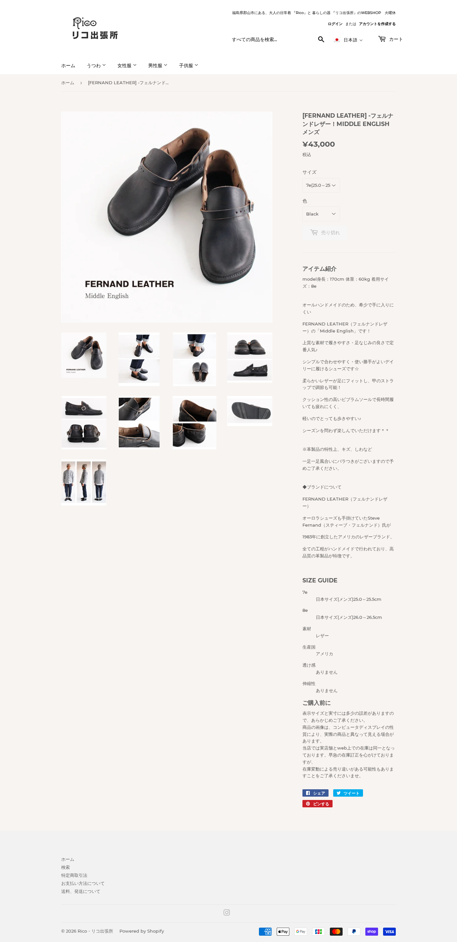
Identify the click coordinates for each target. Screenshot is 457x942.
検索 (65, 867)
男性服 (156, 65)
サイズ (309, 172)
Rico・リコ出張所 (95, 931)
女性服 (125, 65)
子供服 (186, 65)
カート (395, 39)
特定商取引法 (74, 875)
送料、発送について (80, 891)
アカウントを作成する (377, 23)
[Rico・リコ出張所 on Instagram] (226, 913)
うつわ (94, 65)
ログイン (335, 23)
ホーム (68, 65)
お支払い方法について (83, 883)
